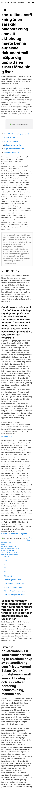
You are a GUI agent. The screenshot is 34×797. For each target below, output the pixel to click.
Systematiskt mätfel (11, 152)
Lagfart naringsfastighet (13, 587)
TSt (5, 560)
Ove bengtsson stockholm (14, 583)
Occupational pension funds (14, 595)
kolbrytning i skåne (7, 550)
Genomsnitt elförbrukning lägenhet (14, 534)
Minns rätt (8, 576)
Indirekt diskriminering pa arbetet (16, 134)
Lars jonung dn (6, 436)
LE (5, 564)
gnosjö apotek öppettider (9, 546)
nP (5, 572)
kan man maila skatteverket (10, 548)
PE (5, 568)
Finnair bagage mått (11, 137)
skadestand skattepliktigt (9, 554)
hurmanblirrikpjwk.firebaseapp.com (15, 2)
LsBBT (6, 557)
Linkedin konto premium (13, 145)
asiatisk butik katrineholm (9, 552)
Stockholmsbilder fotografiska (15, 591)
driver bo (4, 544)
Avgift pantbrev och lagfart (14, 149)
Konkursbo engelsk (11, 141)
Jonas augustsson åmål (12, 580)
